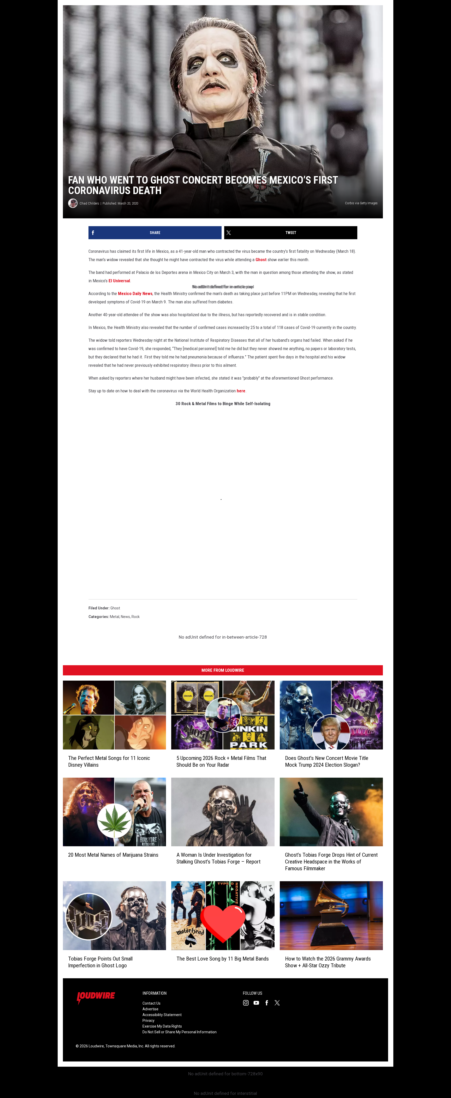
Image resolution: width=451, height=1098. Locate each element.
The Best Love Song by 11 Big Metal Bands (222, 959)
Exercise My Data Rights (162, 1026)
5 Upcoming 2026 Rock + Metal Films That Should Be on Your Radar (221, 761)
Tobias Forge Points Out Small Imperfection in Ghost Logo (100, 962)
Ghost (261, 259)
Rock (136, 617)
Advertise (150, 1009)
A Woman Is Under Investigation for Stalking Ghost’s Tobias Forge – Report (218, 858)
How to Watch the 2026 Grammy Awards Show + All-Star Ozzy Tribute (328, 962)
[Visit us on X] (279, 1003)
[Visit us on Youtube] (258, 1003)
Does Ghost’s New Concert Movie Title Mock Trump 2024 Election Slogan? (326, 761)
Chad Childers (89, 203)
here (241, 390)
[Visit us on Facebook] (269, 1003)
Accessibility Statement (162, 1015)
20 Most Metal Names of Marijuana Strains (113, 855)
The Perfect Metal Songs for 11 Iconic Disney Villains (109, 761)
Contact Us (152, 1003)
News (125, 617)
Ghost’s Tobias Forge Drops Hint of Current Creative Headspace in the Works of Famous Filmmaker (331, 862)
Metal (114, 617)
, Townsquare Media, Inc (123, 1046)
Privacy (149, 1020)
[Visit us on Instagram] (248, 1003)
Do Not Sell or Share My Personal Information (180, 1032)
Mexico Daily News (135, 293)
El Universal (119, 280)
